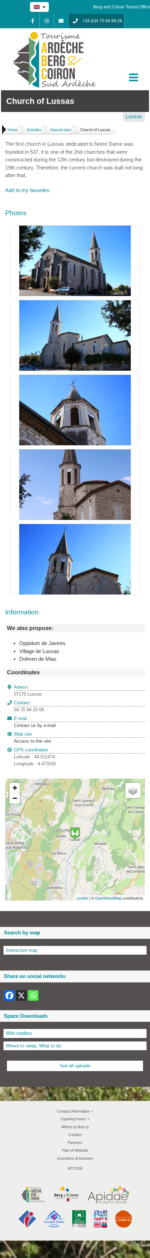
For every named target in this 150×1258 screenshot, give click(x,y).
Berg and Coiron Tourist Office (121, 7)
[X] (21, 995)
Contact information (75, 1111)
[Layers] (133, 790)
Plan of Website (75, 1150)
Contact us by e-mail (35, 722)
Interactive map (21, 950)
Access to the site (32, 741)
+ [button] (15, 787)
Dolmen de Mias (38, 659)
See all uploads (75, 1065)
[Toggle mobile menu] (134, 77)
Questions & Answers (75, 1158)
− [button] (15, 798)
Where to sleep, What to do (33, 1045)
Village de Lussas (39, 651)
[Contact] (61, 21)
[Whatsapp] (33, 995)
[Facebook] (32, 21)
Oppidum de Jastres (42, 643)
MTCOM (75, 1168)
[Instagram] (47, 21)
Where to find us (75, 1127)
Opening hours (75, 1119)
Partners (75, 1142)
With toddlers (19, 1033)
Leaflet (82, 898)
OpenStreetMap (108, 898)
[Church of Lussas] (75, 229)
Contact (75, 1134)
